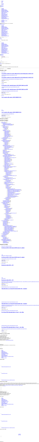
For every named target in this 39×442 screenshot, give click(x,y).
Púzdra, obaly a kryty (7, 213)
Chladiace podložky (7, 131)
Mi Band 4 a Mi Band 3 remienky (9, 227)
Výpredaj (3, 8)
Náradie (5, 205)
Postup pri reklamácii (4, 352)
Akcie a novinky (4, 122)
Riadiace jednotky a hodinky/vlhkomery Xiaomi (9, 155)
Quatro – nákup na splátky (5, 402)
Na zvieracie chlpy (8, 186)
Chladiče (6, 128)
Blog (2, 2)
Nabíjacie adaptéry (7, 204)
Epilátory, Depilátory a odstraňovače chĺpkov (10, 166)
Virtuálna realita (5, 137)
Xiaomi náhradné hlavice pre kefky (10, 178)
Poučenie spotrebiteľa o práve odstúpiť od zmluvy (8, 356)
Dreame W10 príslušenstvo (11, 188)
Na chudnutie (6, 168)
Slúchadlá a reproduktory (5, 10)
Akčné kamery (5, 234)
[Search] (0, 62)
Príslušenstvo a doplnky (6, 130)
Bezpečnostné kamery (4, 50)
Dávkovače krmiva (7, 158)
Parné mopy (6, 183)
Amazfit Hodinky (5, 221)
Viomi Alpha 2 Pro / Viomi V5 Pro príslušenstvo (13, 191)
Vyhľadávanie (3, 56)
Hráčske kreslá (6, 132)
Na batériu (6, 142)
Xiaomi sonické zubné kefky (8, 177)
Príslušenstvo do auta (7, 209)
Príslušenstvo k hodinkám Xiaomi (7, 225)
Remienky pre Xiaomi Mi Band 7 (9, 229)
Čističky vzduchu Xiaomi (8, 146)
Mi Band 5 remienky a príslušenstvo (9, 228)
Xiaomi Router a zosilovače (6, 201)
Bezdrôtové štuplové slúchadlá (6, 240)
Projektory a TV (3, 13)
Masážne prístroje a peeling (8, 167)
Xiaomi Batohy (5, 238)
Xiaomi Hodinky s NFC (6, 232)
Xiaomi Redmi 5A (8, 217)
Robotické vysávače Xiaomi (5, 28)
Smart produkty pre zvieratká (5, 16)
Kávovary (3, 95)
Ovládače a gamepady (7, 135)
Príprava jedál (4, 152)
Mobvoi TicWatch (5, 224)
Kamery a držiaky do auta (5, 48)
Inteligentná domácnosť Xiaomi (5, 140)
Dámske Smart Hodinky (6, 222)
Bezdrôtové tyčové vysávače (5, 11)
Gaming (2, 125)
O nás (2, 1)
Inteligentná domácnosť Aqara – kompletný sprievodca (8, 427)
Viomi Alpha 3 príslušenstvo (11, 192)
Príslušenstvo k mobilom (9, 255)
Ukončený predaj (4, 235)
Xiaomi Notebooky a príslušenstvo (6, 239)
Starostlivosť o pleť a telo (5, 15)
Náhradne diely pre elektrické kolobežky (8, 124)
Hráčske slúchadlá (7, 134)
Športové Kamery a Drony (5, 233)
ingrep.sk (4, 385)
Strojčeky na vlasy (8, 173)
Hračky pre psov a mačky (8, 160)
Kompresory (7, 211)
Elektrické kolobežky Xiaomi (6, 123)
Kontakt (2, 4)
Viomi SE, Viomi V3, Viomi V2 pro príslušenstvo (14, 193)
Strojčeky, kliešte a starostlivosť (8, 164)
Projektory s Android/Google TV (9, 154)
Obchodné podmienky (4, 355)
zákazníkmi (19, 434)
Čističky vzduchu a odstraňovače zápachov (10, 157)
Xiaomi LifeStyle (4, 236)
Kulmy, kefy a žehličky (9, 172)
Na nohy (6, 169)
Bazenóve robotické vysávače (9, 184)
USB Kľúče (6, 219)
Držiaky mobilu (8, 210)
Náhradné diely (5, 203)
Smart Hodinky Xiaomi (4, 20)
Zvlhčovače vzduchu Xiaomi (8, 149)
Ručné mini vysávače (7, 198)
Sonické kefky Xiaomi (4, 14)
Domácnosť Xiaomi (4, 17)
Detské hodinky (5, 223)
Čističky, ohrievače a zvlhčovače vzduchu (8, 145)
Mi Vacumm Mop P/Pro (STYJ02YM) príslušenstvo (14, 189)
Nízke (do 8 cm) (8, 187)
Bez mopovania (8, 180)
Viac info (3, 330)
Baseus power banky (8, 208)
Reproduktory (4, 241)
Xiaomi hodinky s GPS (6, 231)
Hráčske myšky (6, 133)
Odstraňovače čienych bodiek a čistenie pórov (10, 170)
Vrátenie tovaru (3, 351)
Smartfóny (3, 43)
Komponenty (4, 127)
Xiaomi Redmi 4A (8, 215)
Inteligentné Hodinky (4, 9)
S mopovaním (7, 197)
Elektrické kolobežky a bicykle (5, 18)
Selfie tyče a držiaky (7, 218)
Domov (1, 63)
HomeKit (4, 139)
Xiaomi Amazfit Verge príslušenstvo (9, 230)
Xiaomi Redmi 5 (8, 216)
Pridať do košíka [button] (4, 260)
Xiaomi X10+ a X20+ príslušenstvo (12, 195)
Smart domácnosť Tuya (4, 52)
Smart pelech (6, 163)
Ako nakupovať (3, 354)
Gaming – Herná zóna (4, 12)
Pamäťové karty (6, 206)
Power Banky (6, 207)
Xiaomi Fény (7, 174)
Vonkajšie (3, 83)
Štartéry (7, 212)
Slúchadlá (3, 21)
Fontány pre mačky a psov (8, 159)
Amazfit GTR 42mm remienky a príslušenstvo (10, 226)
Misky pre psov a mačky (7, 161)
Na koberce (7, 185)
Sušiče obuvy (6, 148)
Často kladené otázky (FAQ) (5, 353)
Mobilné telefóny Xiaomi (5, 202)
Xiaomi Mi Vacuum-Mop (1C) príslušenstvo (13, 194)
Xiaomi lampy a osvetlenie (6, 200)
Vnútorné (6, 143)
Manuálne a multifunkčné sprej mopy (9, 182)
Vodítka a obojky (7, 165)
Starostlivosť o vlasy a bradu (8, 171)
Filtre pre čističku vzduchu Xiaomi (9, 147)
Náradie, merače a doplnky (6, 151)
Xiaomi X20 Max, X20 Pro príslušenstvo (13, 196)
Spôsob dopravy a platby (5, 400)
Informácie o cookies (4, 357)
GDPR (2, 404)
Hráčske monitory (5, 126)
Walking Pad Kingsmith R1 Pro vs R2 (6, 366)
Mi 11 (7, 214)
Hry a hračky (4, 237)
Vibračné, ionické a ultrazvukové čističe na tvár (10, 175)
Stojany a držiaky (7, 136)
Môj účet (3, 3)
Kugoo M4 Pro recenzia (4, 373)
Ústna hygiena (5, 176)
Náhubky (6, 162)
